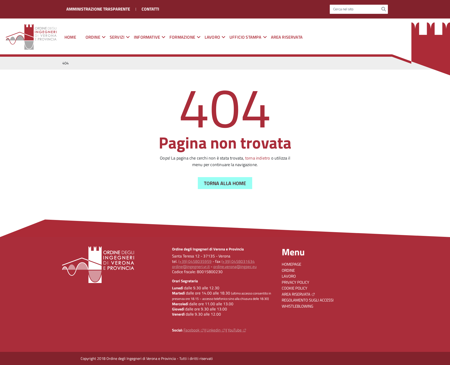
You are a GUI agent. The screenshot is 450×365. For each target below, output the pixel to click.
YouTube (235, 330)
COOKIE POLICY (294, 288)
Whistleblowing (297, 306)
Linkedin (213, 330)
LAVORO (289, 276)
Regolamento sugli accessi (308, 300)
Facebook (191, 330)
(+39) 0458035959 (195, 261)
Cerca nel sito (343, 9)
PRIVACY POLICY (295, 282)
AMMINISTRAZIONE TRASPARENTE (98, 9)
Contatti (150, 9)
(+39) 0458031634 (238, 261)
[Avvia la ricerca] (383, 9)
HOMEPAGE (291, 264)
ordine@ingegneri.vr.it (191, 267)
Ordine (288, 270)
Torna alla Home (225, 183)
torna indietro (257, 158)
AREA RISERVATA (287, 37)
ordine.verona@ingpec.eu (235, 267)
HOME (70, 37)
